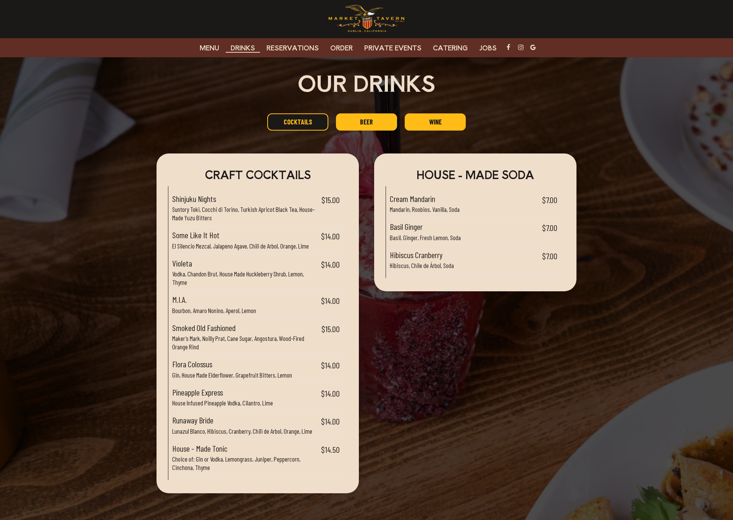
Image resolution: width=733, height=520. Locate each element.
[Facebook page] (508, 47)
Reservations (292, 48)
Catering (450, 48)
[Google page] (533, 47)
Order (341, 48)
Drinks (243, 48)
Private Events (392, 48)
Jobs (488, 48)
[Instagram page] (521, 47)
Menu (209, 48)
